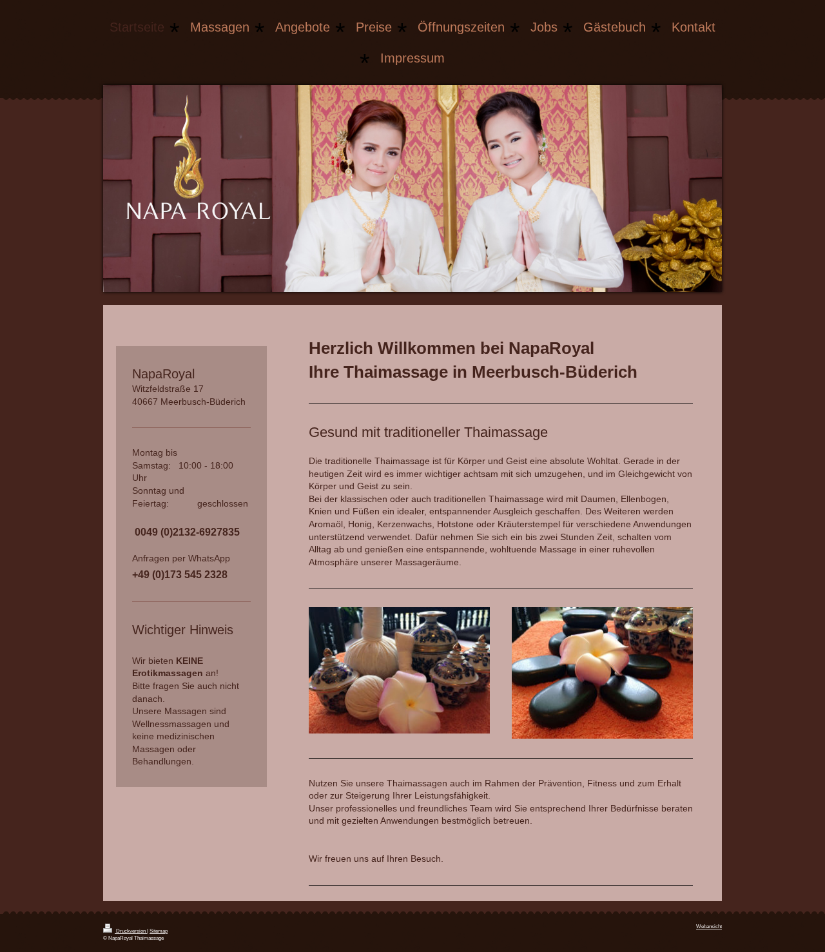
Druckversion (131, 931)
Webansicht (709, 926)
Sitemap (159, 931)
